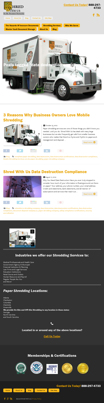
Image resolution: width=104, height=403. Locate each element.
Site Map (48, 18)
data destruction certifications (62, 156)
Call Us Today (52, 336)
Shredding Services (52, 25)
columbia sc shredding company (27, 208)
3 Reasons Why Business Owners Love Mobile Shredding (46, 117)
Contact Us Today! (76, 5)
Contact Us (36, 18)
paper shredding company (54, 159)
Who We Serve (71, 25)
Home (8, 18)
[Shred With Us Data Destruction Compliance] (23, 188)
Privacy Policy (36, 399)
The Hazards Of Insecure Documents (22, 25)
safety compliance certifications (72, 210)
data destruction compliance (86, 156)
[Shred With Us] (13, 14)
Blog (26, 18)
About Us (17, 18)
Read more (88, 142)
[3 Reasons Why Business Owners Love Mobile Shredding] (23, 136)
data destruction (43, 156)
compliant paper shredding (25, 156)
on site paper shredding (34, 159)
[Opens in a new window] (93, 15)
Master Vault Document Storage (20, 29)
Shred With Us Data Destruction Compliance (45, 171)
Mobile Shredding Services (13, 159)
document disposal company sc (25, 210)
